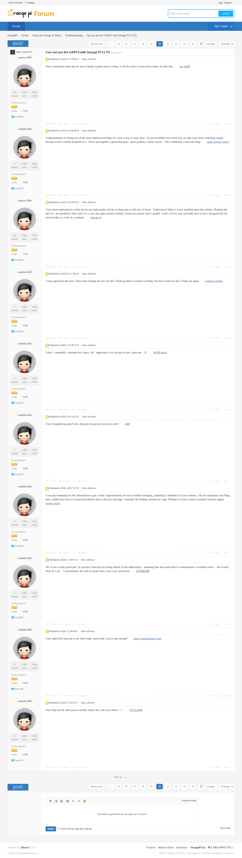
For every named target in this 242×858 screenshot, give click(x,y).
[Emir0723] (12, 52)
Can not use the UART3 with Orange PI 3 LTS (111, 35)
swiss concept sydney (218, 141)
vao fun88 (184, 66)
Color (56, 801)
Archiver (151, 847)
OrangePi (13, 35)
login (220, 2)
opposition (82, 123)
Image (62, 801)
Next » (121, 777)
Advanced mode (189, 800)
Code (79, 801)
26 (15, 92)
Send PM (19, 117)
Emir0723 (27, 52)
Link (67, 801)
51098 (25, 182)
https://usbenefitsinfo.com (147, 638)
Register (228, 2)
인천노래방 (136, 710)
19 (151, 44)
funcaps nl (95, 217)
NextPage (225, 44)
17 (134, 44)
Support (67, 123)
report (227, 123)
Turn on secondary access (233, 2)
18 (143, 44)
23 (184, 44)
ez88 (127, 424)
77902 (25, 111)
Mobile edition (166, 847)
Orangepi (30, 2)
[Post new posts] (18, 43)
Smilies (84, 801)
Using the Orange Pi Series (46, 35)
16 (126, 44)
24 (193, 44)
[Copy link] (116, 52)
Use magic (215, 123)
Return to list (96, 44)
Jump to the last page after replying (76, 828)
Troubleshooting (74, 35)
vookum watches (214, 281)
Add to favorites (15, 2)
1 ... (110, 44)
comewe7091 (25, 57)
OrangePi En (197, 847)
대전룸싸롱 (142, 571)
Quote (73, 801)
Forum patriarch (18, 102)
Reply (53, 123)
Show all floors (89, 59)
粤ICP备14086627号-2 (220, 847)
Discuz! (25, 847)
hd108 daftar (160, 352)
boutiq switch (53, 503)
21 (168, 44)
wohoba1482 (25, 129)
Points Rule (225, 828)
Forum (16, 26)
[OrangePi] (33, 17)
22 (176, 44)
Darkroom (181, 847)
